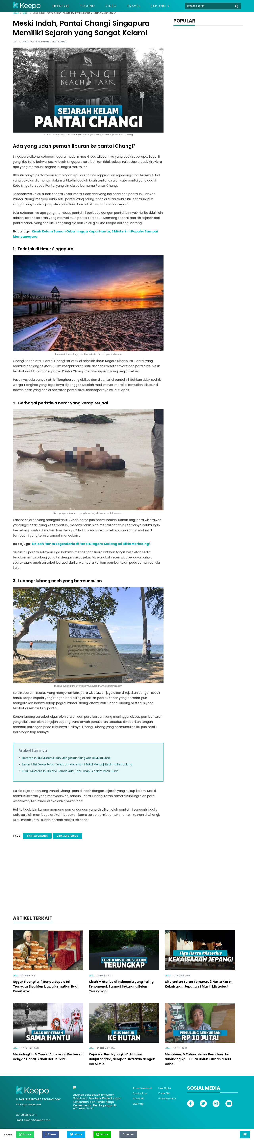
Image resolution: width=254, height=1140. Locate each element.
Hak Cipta (164, 1088)
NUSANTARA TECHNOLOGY (43, 1099)
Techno (87, 6)
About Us (138, 1098)
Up (245, 1134)
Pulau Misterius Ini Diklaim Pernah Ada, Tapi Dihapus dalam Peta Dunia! (70, 771)
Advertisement (142, 1088)
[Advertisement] (127, 882)
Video (111, 6)
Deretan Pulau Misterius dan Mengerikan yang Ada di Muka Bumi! (66, 758)
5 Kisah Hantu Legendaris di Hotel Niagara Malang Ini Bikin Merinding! (91, 544)
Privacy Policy (167, 1098)
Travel (133, 6)
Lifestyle (61, 6)
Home (15, 13)
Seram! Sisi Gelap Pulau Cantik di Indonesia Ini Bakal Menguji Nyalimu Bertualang (77, 764)
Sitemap (138, 1104)
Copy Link (128, 1133)
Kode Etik (164, 1093)
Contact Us (140, 1093)
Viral (25, 13)
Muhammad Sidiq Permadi (53, 41)
